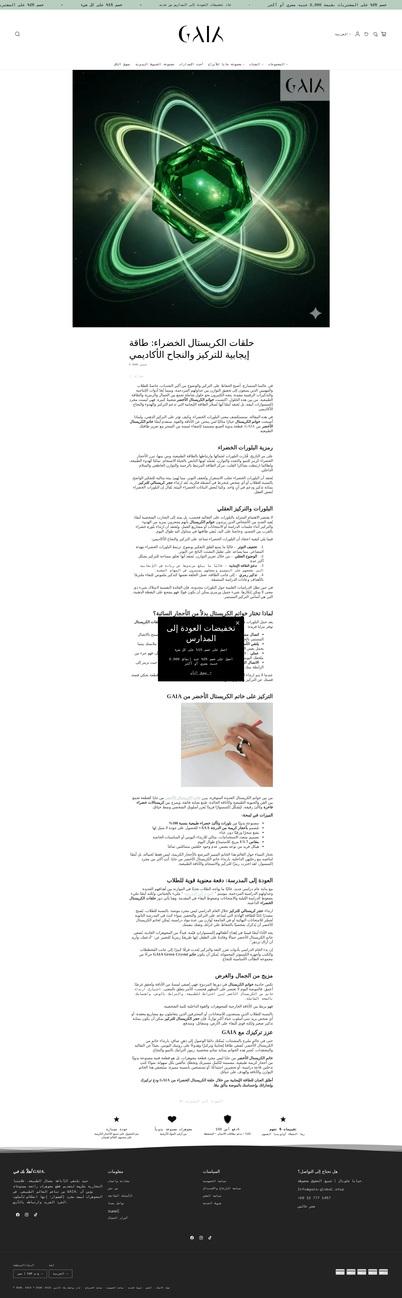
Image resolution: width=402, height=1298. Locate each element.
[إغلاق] (237, 622)
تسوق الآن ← (200, 672)
